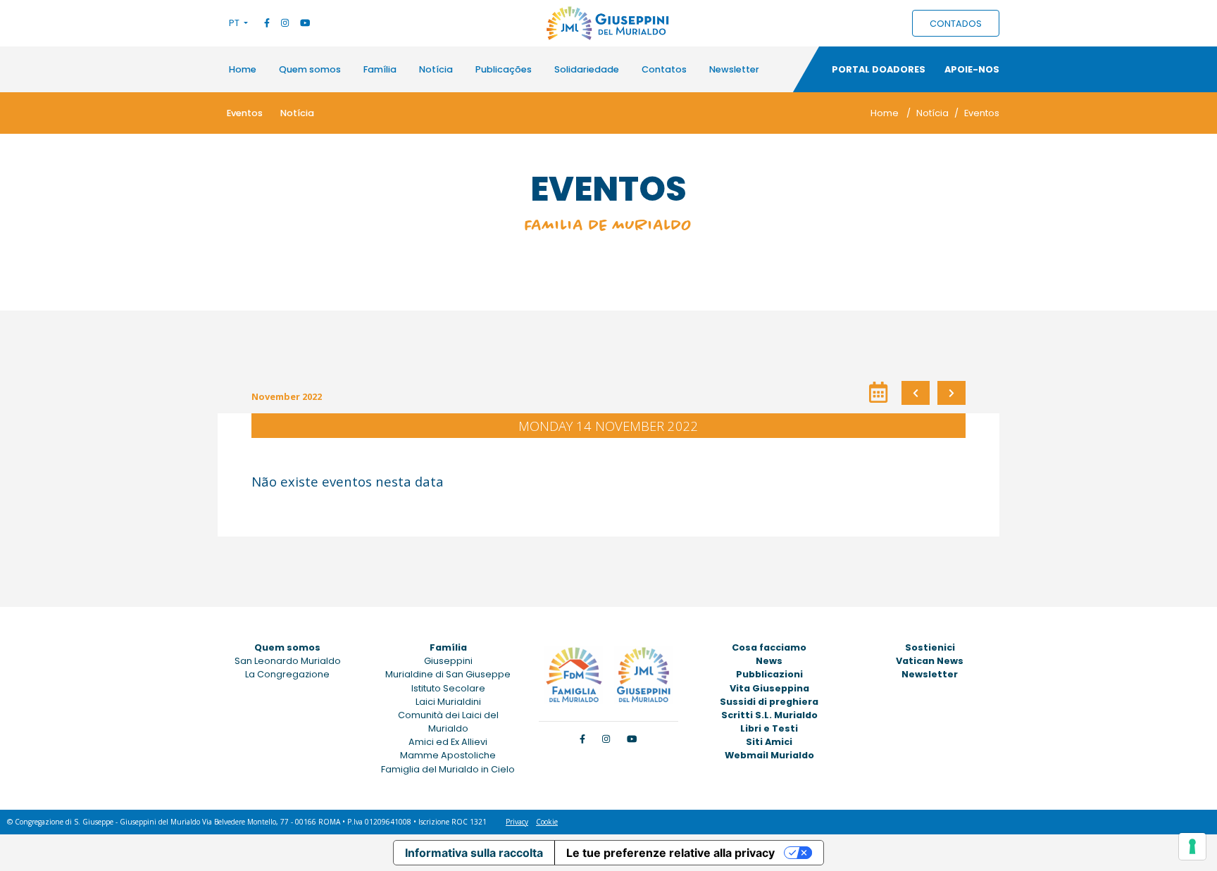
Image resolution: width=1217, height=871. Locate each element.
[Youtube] (305, 23)
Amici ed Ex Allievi (447, 742)
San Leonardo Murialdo (288, 661)
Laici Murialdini (448, 702)
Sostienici (930, 647)
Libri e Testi (769, 728)
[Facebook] (267, 23)
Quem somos (310, 69)
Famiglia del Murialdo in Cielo (448, 769)
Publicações (503, 69)
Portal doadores (878, 69)
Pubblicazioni (769, 674)
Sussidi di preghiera (769, 702)
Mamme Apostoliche (448, 755)
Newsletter (734, 69)
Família (380, 69)
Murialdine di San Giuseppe (448, 674)
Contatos (664, 69)
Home (242, 69)
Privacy (517, 822)
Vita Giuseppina (769, 688)
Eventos (245, 113)
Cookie (547, 822)
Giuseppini (448, 661)
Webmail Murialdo (769, 755)
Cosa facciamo (769, 647)
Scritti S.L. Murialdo (769, 715)
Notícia (436, 69)
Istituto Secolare (448, 688)
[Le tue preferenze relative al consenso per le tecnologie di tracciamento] (1192, 846)
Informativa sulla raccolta (474, 853)
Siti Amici (769, 742)
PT (235, 23)
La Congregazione (287, 674)
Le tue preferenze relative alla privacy (670, 853)
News (769, 661)
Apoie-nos (971, 69)
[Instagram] (285, 23)
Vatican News (929, 661)
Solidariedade (586, 69)
